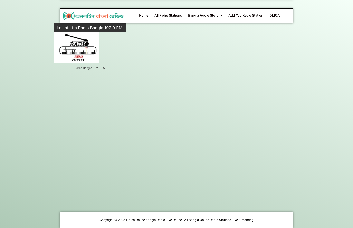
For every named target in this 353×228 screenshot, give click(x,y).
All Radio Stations (168, 15)
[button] (205, 15)
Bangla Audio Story (203, 15)
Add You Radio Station (245, 15)
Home (143, 15)
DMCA (274, 15)
